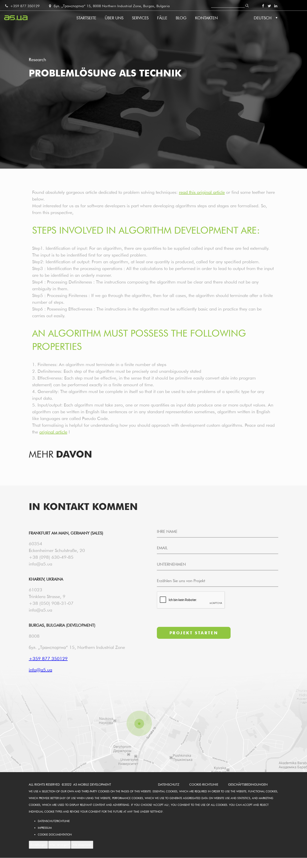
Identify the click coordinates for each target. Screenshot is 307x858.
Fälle (162, 18)
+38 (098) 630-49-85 (51, 557)
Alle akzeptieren (82, 844)
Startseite (86, 18)
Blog (181, 18)
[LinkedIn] (275, 6)
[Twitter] (269, 6)
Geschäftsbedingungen (248, 784)
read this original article (202, 192)
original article (53, 432)
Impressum (45, 827)
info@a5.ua (40, 564)
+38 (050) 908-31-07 (51, 603)
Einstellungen (38, 844)
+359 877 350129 (24, 6)
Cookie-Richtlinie (203, 784)
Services (140, 18)
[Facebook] (262, 6)
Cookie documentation (55, 834)
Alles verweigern (59, 844)
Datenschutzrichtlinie (54, 821)
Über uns (114, 18)
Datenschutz (168, 784)
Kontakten (206, 18)
